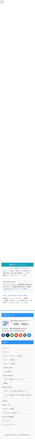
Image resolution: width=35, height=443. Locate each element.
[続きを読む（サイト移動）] (19, 277)
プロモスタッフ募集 (8, 409)
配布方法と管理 (8, 367)
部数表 (5, 383)
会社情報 (4, 401)
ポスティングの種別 (9, 363)
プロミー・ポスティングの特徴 (12, 356)
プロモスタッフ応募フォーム (11, 413)
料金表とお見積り (7, 387)
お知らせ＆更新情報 (8, 416)
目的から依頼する (8, 375)
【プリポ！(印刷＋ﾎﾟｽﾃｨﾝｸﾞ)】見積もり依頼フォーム (17, 396)
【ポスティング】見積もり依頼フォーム (15, 391)
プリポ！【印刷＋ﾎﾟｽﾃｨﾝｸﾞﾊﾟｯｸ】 (13, 379)
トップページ (6, 348)
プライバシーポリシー (8, 424)
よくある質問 (7, 371)
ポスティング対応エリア (10, 360)
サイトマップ (6, 420)
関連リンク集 (6, 405)
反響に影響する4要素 (9, 270)
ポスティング (6, 352)
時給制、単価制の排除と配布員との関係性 (15, 284)
